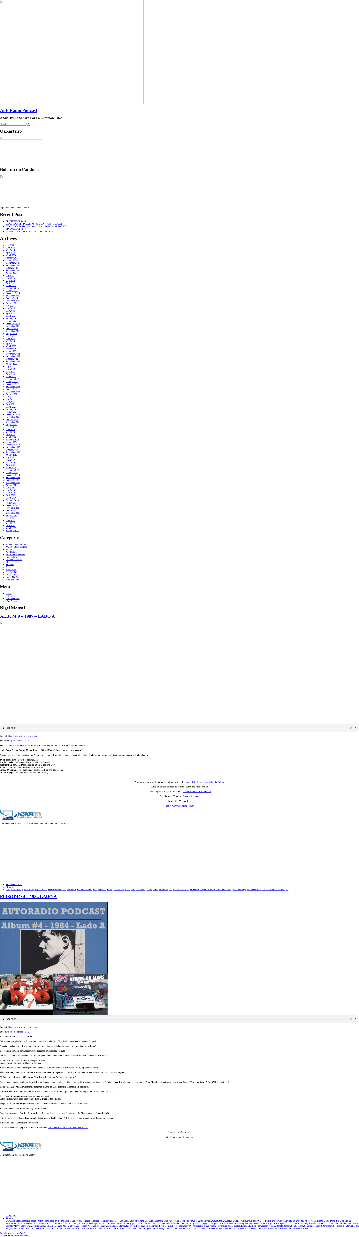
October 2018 (12, 480)
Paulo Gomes (165, 1226)
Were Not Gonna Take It (291, 1228)
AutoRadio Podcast (18, 110)
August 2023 (11, 333)
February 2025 (12, 288)
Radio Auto (11, 569)
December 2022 (13, 354)
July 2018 (10, 487)
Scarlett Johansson (324, 1226)
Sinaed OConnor (207, 889)
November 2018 (13, 477)
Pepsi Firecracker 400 (181, 1226)
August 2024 (11, 303)
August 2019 (11, 455)
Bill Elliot (149, 1221)
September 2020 (13, 422)
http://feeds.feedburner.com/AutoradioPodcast (204, 782)
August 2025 (11, 273)
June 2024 (10, 308)
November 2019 (13, 447)
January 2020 (12, 442)
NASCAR (75, 1226)
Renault (244, 1226)
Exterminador (42, 1223)
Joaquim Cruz (217, 1223)
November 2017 (13, 508)
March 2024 (11, 316)
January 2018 (12, 503)
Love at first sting (300, 1223)
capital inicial (41, 889)
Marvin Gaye (38, 1226)
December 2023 (13, 323)
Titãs (194, 1228)
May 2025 (10, 280)
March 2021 (11, 407)
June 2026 (10, 247)
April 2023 (10, 343)
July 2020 (10, 427)
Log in (8, 593)
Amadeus (25, 1221)
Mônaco (58, 1226)
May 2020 (10, 432)
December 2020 (13, 414)
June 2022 (10, 369)
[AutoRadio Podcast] (72, 103)
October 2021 (12, 389)
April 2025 (10, 283)
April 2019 (10, 465)
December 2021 (13, 384)
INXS (109, 889)
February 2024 (12, 318)
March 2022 (11, 376)
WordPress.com (22, 1235)
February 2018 (12, 500)
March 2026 (11, 255)
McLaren (49, 1226)
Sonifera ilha (348, 1226)
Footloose (57, 1223)
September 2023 (13, 331)
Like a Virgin (267, 1223)
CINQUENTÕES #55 (16, 221)
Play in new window (17, 736)
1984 (8, 1221)
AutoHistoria (11, 552)
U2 (287, 889)
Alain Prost (16, 889)
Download (32, 736)
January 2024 (12, 321)
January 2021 (12, 412)
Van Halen (251, 1228)
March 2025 (11, 285)
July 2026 (10, 245)
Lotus (288, 1223)
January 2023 (12, 351)
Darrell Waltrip (239, 1221)
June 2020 (10, 429)
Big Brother (125, 1221)
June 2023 (10, 338)
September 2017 (13, 513)
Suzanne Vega (239, 889)
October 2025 (12, 268)
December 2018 (13, 475)
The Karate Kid (118, 1228)
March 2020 (11, 437)
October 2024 (12, 298)
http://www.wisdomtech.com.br (180, 806)
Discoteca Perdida (14, 559)
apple (33, 1221)
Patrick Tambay (151, 1226)
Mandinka (140, 889)
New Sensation (179, 889)
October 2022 (12, 359)
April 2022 (10, 374)
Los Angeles (279, 1223)
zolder (306, 1228)
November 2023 (13, 326)
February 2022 (12, 379)
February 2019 (12, 470)
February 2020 (12, 439)
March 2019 (11, 467)
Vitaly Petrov (273, 1228)
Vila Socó (262, 1228)
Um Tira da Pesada (237, 1228)
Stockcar (29, 1228)
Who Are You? (12, 580)
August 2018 (11, 485)
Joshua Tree (119, 889)
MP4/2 (66, 1226)
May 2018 (10, 492)
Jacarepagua (204, 1223)
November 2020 (13, 417)
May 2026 (10, 250)
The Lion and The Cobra (273, 889)
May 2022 (10, 371)
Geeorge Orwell (96, 1223)
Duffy (326, 1221)
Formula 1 (71, 889)
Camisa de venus (187, 1221)
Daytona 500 (253, 1221)
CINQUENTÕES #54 (16, 229)
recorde (236, 1226)
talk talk (66, 1228)
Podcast (9, 567)
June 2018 (10, 490)
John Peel (228, 1223)
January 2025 (12, 290)
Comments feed (12, 598)
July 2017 (10, 518)
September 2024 (13, 300)
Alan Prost (15, 1221)
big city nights (137, 1221)
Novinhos (10, 564)
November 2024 (13, 295)
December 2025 (13, 263)
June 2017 (10, 520)
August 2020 (11, 424)
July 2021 (10, 396)
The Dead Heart (254, 889)
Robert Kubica (268, 1226)
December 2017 (13, 505)
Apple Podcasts (16, 740)
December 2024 (13, 293)
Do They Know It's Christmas (309, 1221)
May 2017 (10, 523)
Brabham (159, 1221)
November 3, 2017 (14, 884)
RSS (27, 740)
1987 (8, 889)
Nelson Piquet (165, 889)
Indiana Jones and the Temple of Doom (170, 1223)
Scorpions (337, 1226)
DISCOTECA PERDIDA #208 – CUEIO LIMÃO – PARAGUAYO (37, 226)
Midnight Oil (152, 889)
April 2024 (10, 313)
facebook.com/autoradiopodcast (197, 791)
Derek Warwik (278, 1221)
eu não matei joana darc (24, 1223)
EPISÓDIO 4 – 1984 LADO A (28, 896)
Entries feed (11, 596)
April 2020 (10, 434)
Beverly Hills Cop (111, 1221)
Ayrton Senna (28, 889)
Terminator (91, 1228)
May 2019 (10, 462)
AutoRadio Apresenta (15, 554)
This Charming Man (182, 1228)
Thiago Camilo (165, 1228)
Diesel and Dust (55, 889)
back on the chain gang (60, 1221)
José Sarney (239, 1223)
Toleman (201, 1228)
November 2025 (13, 265)
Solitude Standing (224, 889)
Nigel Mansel (193, 889)
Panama (139, 1226)
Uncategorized (12, 574)
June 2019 (10, 460)
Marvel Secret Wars (22, 1226)
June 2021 (10, 399)
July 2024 (10, 306)
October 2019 (12, 450)
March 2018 (11, 498)
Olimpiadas (123, 1226)
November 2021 (13, 386)
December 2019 (13, 444)
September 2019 (13, 452)
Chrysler (207, 1221)
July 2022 (10, 366)
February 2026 (12, 258)
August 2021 (11, 394)
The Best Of (11, 572)
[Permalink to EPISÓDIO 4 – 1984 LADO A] (54, 1014)
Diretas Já (290, 1221)
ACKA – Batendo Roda (16, 547)
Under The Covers (14, 577)
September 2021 (13, 391)
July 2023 (10, 336)
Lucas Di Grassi (334, 1223)
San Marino (309, 1226)
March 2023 (11, 346)
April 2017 (10, 525)
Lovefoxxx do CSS (317, 1223)
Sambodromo (297, 1226)
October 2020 (12, 419)
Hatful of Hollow (144, 1223)
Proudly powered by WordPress (14, 1233)
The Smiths (131, 1228)
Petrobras (212, 1226)
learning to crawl (252, 1223)
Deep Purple (265, 1221)
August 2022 (11, 364)
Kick (127, 889)
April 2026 (10, 252)
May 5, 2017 (11, 1216)
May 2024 (10, 311)
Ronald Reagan (283, 1226)
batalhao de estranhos (91, 1221)
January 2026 (12, 260)
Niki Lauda (112, 1226)
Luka (133, 889)
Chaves (199, 1221)
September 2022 (13, 361)
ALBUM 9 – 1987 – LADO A (27, 616)
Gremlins (121, 1223)
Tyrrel (221, 1228)
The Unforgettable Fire (147, 1228)
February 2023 (12, 348)
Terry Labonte (103, 1228)
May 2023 (10, 341)
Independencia (99, 889)
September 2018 (13, 482)
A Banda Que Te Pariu (16, 544)
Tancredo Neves (78, 1228)
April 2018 (10, 495)
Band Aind (76, 1221)
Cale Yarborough (171, 1221)
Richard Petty (255, 1226)
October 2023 (12, 328)
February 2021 (12, 409)
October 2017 (12, 510)
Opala (132, 1226)
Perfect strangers (200, 1226)
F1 (7, 562)
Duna (332, 1221)
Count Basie (217, 1221)
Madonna (347, 1223)
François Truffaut (80, 1223)
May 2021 (10, 402)
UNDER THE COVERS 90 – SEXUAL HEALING (29, 231)
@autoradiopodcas (191, 796)
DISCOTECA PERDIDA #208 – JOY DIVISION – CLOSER (34, 224)
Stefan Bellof (19, 1228)
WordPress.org (12, 601)
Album (9, 549)
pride (230, 1226)
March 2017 (11, 528)
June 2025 (10, 278)
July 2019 (10, 457)
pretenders (222, 1226)
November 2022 (13, 356)
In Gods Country (84, 889)
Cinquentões (11, 557)
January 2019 (12, 472)
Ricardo (9, 887)
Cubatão (228, 1221)
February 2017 (12, 530)
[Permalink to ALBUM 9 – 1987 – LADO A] (51, 723)
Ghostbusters (110, 1223)
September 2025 (13, 270)
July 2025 (10, 275)
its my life (193, 1223)
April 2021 (10, 404)
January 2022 (12, 381)
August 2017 (11, 515)
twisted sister (212, 1228)
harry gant (131, 1223)
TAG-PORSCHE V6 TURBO (48, 1228)
